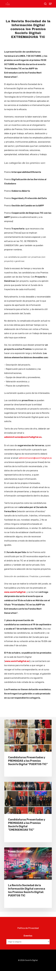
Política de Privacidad (28, 928)
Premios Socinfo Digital (20, 724)
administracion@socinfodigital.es (23, 437)
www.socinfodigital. (15, 592)
